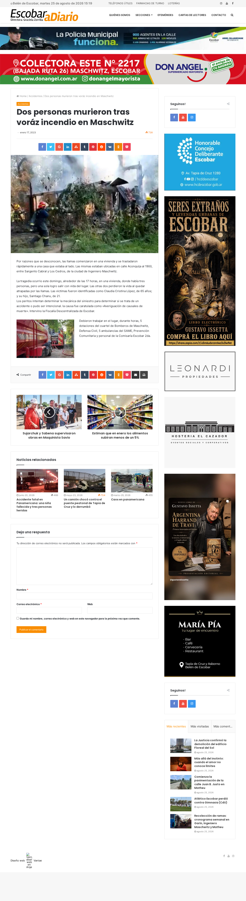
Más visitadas (200, 726)
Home (23, 96)
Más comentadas (224, 726)
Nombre (22, 589)
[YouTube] (227, 3)
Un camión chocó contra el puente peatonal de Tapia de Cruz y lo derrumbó (84, 503)
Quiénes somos (119, 15)
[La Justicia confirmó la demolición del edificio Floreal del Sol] (180, 746)
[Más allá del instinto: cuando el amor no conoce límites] (180, 764)
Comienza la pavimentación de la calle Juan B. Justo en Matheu (209, 782)
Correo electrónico (29, 604)
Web (90, 604)
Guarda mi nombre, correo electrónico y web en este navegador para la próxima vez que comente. (80, 618)
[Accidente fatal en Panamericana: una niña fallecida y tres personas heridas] (37, 480)
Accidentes (35, 96)
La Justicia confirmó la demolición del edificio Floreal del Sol (210, 744)
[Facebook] (232, 3)
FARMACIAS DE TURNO (150, 3)
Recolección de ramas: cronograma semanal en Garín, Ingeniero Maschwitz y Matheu (211, 821)
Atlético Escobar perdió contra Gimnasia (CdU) (211, 800)
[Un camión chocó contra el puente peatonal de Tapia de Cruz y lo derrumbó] (84, 480)
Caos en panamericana (127, 499)
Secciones (142, 15)
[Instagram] (221, 3)
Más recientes (176, 726)
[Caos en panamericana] (132, 480)
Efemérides (165, 15)
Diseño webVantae (26, 860)
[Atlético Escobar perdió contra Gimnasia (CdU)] (180, 804)
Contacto (218, 15)
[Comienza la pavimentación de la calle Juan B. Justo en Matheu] (180, 782)
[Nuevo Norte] (44, 15)
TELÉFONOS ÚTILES (120, 3)
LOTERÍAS (174, 3)
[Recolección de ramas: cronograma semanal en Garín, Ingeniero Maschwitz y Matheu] (180, 821)
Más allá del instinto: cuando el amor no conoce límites (209, 762)
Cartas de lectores (192, 15)
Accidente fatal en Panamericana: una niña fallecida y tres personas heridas (34, 505)
